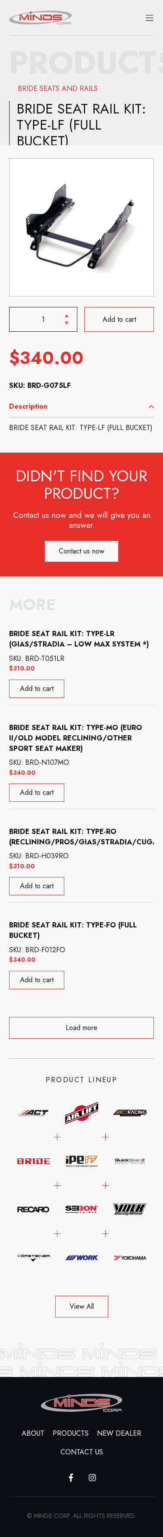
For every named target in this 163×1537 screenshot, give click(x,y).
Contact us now (81, 551)
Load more (81, 1028)
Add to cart (119, 319)
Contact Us (81, 1452)
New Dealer (119, 1433)
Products (71, 1433)
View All (82, 1306)
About (33, 1433)
